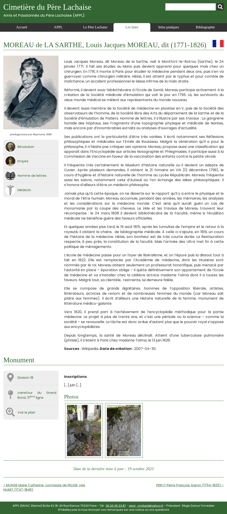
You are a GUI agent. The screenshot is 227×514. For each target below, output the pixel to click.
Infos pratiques (168, 27)
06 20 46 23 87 (116, 506)
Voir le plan (26, 412)
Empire (23, 161)
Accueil (21, 27)
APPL (58, 27)
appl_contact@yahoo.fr (146, 506)
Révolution (26, 147)
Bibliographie (205, 27)
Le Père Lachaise (95, 27)
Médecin (24, 190)
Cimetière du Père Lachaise (47, 10)
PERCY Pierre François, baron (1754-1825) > (190, 485)
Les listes (131, 27)
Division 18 (25, 377)
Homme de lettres (32, 175)
